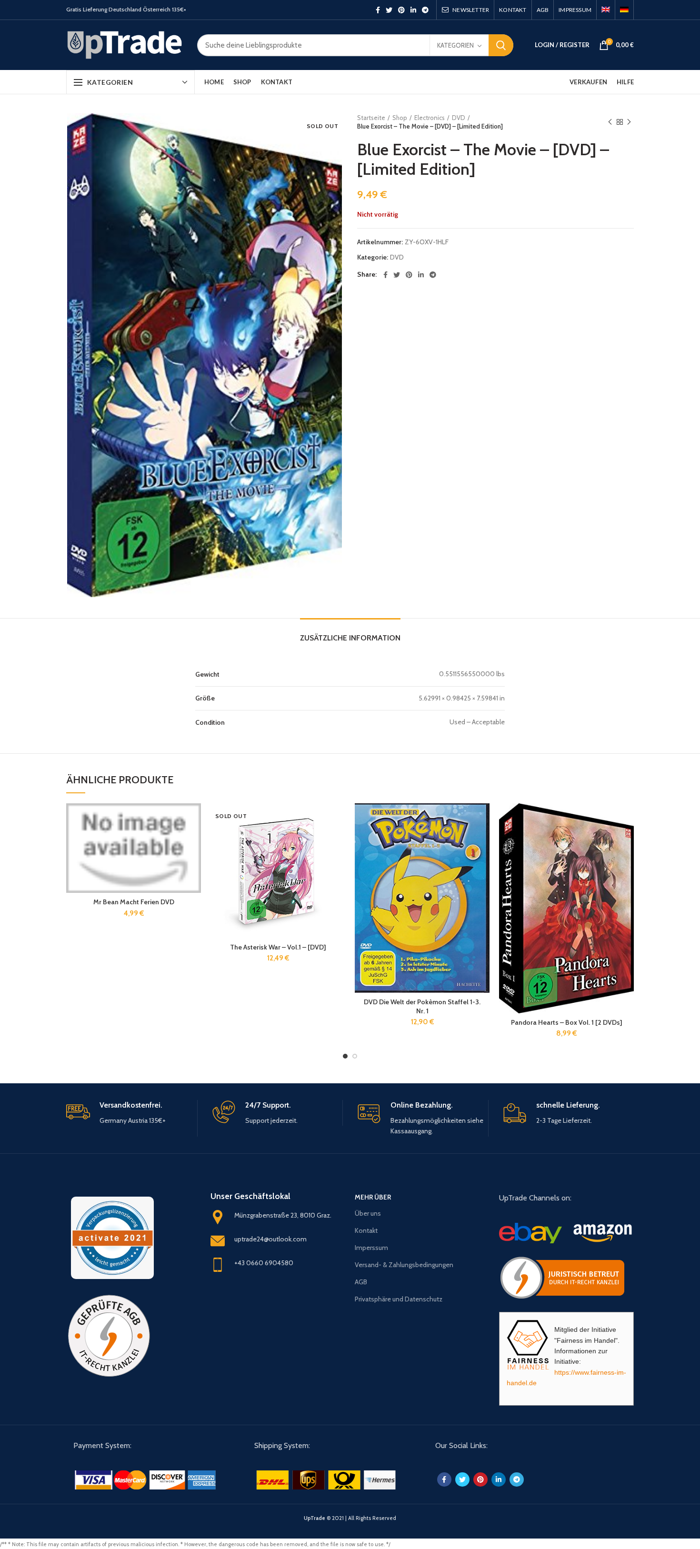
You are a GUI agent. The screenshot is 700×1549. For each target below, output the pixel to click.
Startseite (371, 117)
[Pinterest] (401, 10)
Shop (399, 117)
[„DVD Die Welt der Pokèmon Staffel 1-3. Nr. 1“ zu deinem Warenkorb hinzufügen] (482, 818)
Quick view (194, 840)
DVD (458, 117)
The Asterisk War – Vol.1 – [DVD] (278, 947)
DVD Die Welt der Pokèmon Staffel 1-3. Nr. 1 (422, 1006)
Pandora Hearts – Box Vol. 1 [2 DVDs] (566, 1022)
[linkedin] (413, 10)
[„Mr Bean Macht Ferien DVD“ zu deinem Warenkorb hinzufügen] (194, 818)
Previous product (610, 122)
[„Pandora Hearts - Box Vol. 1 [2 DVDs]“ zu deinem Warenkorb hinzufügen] (627, 818)
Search (501, 45)
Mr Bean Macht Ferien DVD (133, 902)
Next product (629, 122)
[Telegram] (425, 10)
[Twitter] (389, 10)
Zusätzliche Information (350, 637)
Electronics (429, 117)
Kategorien (455, 45)
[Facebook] (378, 10)
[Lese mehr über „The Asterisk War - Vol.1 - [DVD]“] (338, 818)
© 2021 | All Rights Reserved (350, 1518)
